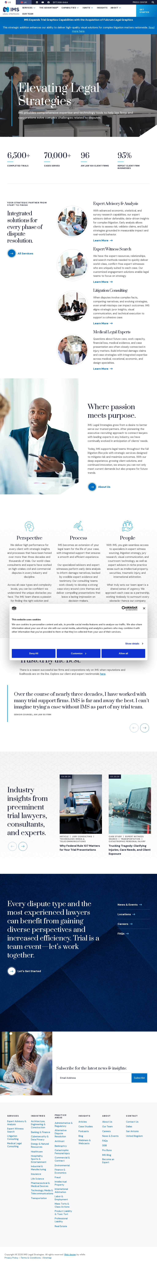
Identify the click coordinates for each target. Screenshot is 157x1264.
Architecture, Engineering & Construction (38, 1124)
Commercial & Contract (62, 1159)
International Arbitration (61, 1191)
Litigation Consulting (110, 290)
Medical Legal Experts (111, 332)
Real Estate (61, 1226)
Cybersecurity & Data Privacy (40, 1138)
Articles (82, 1121)
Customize (76, 653)
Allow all (123, 653)
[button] (153, 2)
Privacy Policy (11, 1257)
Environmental (62, 1165)
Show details (132, 643)
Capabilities (68, 7)
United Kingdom (134, 1136)
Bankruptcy (61, 1146)
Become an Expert (108, 1161)
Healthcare (37, 1151)
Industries (38, 1116)
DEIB (104, 1145)
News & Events (128, 904)
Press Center (140, 2)
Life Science (37, 1178)
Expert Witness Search (112, 249)
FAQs (121, 933)
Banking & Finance (40, 1132)
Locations (124, 914)
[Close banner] (144, 608)
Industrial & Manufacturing (38, 1168)
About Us (107, 1121)
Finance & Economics (60, 1171)
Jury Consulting (82, 836)
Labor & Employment (61, 1198)
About (114, 7)
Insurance (36, 1174)
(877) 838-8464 (60, 2)
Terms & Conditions (31, 1257)
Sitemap (47, 1257)
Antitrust (59, 1141)
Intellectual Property (61, 1183)
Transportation (130, 839)
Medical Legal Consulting (14, 1145)
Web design (70, 1254)
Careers (123, 924)
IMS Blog (106, 1155)
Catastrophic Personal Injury (127, 841)
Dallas (129, 1126)
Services (27, 7)
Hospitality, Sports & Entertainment (38, 1159)
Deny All (33, 653)
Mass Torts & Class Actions (62, 1205)
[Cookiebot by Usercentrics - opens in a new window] (124, 608)
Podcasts (83, 1131)
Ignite (86, 7)
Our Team (27, 14)
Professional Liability (61, 1220)
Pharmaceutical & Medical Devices (40, 1185)
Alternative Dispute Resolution (61, 1133)
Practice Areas (61, 1116)
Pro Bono (107, 1150)
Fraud (58, 1177)
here (102, 674)
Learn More (100, 240)
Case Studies (85, 1126)
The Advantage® (48, 7)
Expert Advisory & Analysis (115, 203)
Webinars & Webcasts (84, 1142)
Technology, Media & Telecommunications (73, 840)
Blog (80, 1136)
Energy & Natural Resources (40, 1145)
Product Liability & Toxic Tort (63, 1213)
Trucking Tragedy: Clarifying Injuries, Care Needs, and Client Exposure (130, 850)
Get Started (144, 10)
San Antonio (132, 1131)
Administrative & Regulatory (64, 1125)
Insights (102, 7)
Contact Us (132, 1121)
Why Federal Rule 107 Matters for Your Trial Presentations (80, 848)
